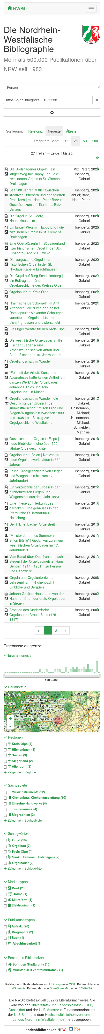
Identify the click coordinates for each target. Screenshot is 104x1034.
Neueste (54, 131)
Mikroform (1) (21, 900)
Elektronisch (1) (23, 905)
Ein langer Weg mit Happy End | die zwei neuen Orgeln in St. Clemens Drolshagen (36, 232)
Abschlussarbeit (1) (26, 943)
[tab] (14, 131)
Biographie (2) (22, 932)
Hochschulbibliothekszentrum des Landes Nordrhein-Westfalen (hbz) (54, 1017)
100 (95, 140)
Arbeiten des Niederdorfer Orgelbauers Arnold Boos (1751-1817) (34, 614)
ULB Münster (49, 1009)
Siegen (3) (19, 755)
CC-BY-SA (85, 988)
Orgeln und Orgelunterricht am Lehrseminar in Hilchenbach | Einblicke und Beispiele (32, 582)
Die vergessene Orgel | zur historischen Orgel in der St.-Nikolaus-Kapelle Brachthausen (33, 264)
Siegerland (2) (22, 761)
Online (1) (19, 894)
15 (66, 140)
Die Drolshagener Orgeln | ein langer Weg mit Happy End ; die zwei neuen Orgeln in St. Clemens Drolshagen (35, 176)
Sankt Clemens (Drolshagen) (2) (35, 857)
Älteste (71, 131)
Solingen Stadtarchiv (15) (31, 964)
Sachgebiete (17, 785)
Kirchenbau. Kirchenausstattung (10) (38, 797)
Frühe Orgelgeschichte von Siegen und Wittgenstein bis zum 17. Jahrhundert (36, 475)
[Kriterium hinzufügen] (52, 112)
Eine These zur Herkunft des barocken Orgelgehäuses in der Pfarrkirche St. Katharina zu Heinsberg (33, 510)
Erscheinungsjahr (21, 655)
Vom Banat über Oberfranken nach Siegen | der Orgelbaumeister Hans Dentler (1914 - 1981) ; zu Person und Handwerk (36, 563)
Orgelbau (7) (20, 846)
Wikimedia (19, 988)
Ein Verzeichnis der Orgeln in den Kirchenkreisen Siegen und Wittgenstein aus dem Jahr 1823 (34, 492)
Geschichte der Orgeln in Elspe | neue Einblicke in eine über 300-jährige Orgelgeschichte (34, 443)
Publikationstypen (21, 919)
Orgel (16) (19, 840)
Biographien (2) (23, 814)
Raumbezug (17, 686)
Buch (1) (17, 937)
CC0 (72, 984)
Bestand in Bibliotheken (25, 957)
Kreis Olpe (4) (21, 744)
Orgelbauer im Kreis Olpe (28, 291)
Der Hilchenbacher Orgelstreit (32, 524)
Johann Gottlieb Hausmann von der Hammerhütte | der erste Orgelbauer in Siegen (37, 598)
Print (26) (18, 888)
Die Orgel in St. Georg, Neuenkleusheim (26, 218)
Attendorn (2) (21, 766)
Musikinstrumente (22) (28, 792)
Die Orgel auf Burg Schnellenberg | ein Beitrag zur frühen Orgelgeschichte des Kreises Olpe (36, 280)
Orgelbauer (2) (22, 863)
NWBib (19, 8)
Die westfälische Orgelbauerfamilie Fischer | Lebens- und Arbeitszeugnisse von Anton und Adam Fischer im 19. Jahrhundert (35, 347)
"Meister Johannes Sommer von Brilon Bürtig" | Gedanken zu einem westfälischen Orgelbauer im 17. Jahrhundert (36, 542)
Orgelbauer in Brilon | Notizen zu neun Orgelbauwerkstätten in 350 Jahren (34, 459)
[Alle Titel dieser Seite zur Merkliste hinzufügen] (97, 157)
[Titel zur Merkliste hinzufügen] (97, 169)
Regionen (15, 737)
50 (85, 140)
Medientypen (17, 881)
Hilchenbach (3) (23, 749)
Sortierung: (14, 131)
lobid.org (55, 984)
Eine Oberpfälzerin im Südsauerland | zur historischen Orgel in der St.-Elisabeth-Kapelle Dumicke (37, 248)
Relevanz (35, 131)
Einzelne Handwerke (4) (29, 803)
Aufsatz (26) (20, 926)
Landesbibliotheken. (44, 1029)
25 (76, 140)
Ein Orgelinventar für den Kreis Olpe (37, 328)
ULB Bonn (22, 1014)
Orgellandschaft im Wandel (30, 361)
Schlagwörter (17, 833)
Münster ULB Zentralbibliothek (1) (37, 970)
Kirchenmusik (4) (24, 809)
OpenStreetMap (60, 988)
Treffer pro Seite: (46, 140)
